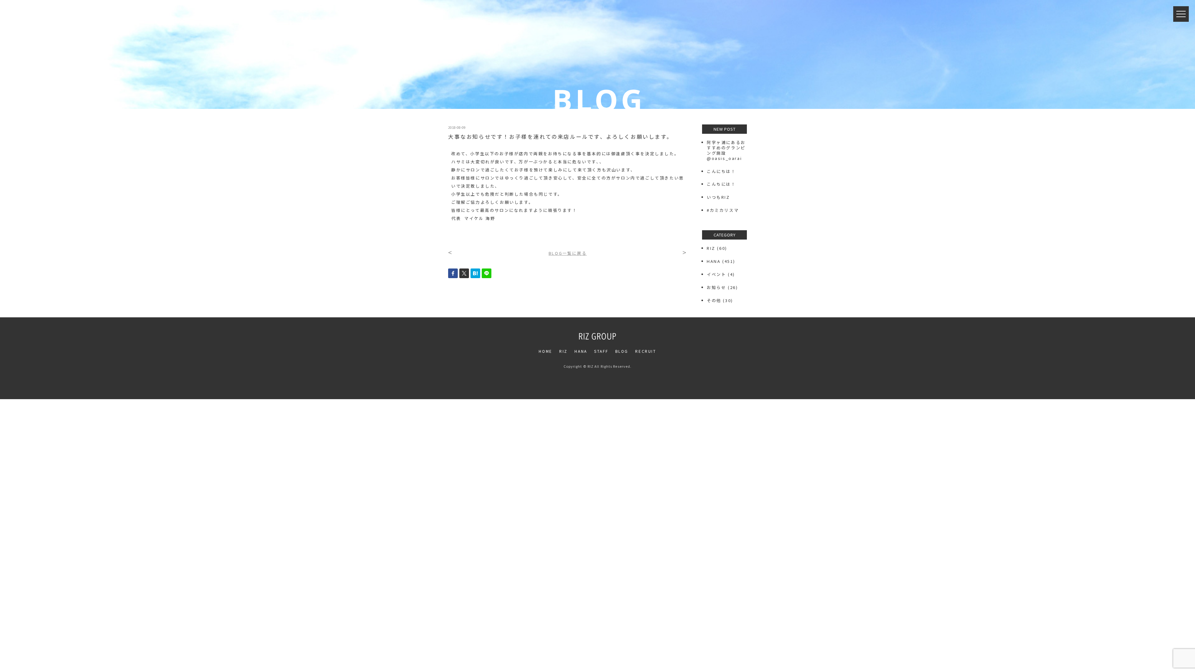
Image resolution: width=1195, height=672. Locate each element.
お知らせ (716, 287)
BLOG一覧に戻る (568, 253)
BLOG (621, 351)
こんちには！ (721, 184)
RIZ (711, 248)
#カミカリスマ (725, 210)
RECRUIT (645, 351)
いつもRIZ (718, 197)
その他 (714, 300)
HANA (713, 261)
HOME (545, 351)
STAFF (601, 351)
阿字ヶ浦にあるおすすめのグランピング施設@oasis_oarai (726, 150)
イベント (716, 274)
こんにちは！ (721, 171)
